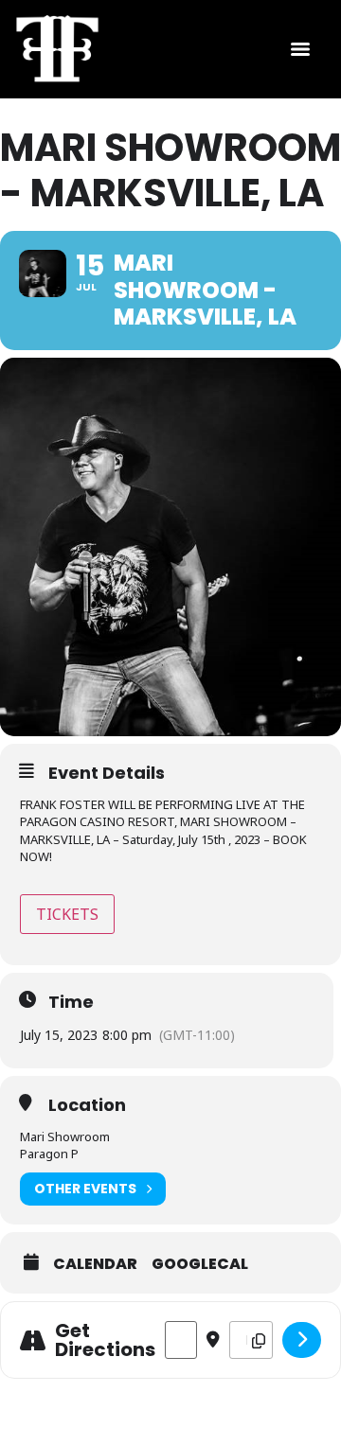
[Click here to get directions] (301, 1340)
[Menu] (300, 49)
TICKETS (67, 914)
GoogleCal (200, 1264)
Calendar (95, 1264)
